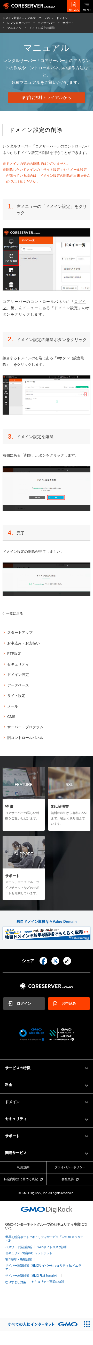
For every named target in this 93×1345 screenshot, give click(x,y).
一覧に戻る (14, 613)
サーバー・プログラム (25, 727)
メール (12, 706)
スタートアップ (20, 632)
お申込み (73, 10)
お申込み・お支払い (23, 643)
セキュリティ (18, 664)
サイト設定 (16, 696)
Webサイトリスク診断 (52, 1247)
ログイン (24, 1003)
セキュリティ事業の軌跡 (48, 1281)
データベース (18, 685)
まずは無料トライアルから (46, 97)
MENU (86, 10)
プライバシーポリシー (70, 1167)
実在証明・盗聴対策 (18, 1259)
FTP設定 (14, 653)
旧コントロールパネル (25, 738)
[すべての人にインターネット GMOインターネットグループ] (40, 1324)
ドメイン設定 (18, 674)
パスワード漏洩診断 (18, 1247)
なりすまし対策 (15, 1282)
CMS (11, 717)
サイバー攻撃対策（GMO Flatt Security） (32, 1276)
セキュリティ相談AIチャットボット (28, 1253)
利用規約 (23, 1167)
